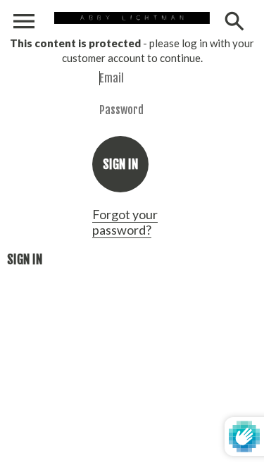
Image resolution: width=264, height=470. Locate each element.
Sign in (24, 259)
